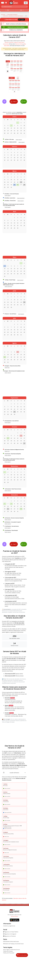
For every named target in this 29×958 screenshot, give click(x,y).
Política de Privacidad (8, 953)
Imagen (14, 101)
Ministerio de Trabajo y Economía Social (13, 943)
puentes (11, 42)
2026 (8, 10)
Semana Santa (19, 44)
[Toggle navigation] (26, 2)
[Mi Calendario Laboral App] (14, 920)
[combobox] (14, 6)
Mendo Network (14, 916)
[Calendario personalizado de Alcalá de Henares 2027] (4, 101)
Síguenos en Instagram (10, 934)
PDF (24, 101)
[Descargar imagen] (14, 66)
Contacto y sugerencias (9, 926)
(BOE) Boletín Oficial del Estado (11, 941)
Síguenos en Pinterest (10, 936)
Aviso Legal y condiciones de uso (11, 949)
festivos (7, 42)
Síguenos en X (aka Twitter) (11, 932)
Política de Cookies (8, 951)
